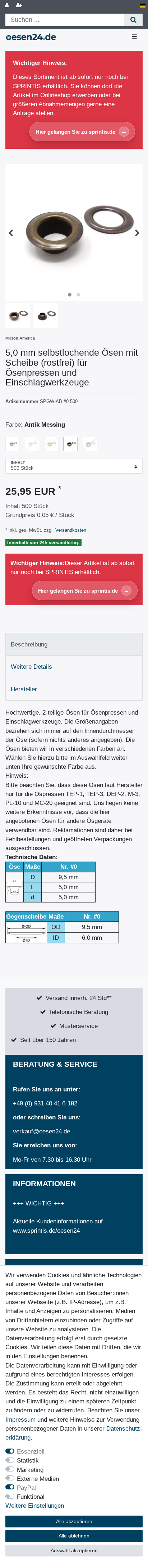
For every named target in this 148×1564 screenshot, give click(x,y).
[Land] (143, 5)
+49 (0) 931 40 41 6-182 (45, 1103)
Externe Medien (38, 1478)
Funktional (31, 1496)
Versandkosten (70, 530)
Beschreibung (29, 644)
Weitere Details (31, 666)
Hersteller (24, 689)
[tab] (74, 644)
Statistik (28, 1460)
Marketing (30, 1469)
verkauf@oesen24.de (41, 1131)
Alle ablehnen (74, 1536)
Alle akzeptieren (74, 1521)
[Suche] (133, 20)
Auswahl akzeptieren (74, 1550)
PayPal (26, 1487)
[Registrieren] (20, 5)
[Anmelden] (8, 5)
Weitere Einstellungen (34, 1505)
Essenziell (31, 1451)
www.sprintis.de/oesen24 (46, 1230)
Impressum (20, 1419)
